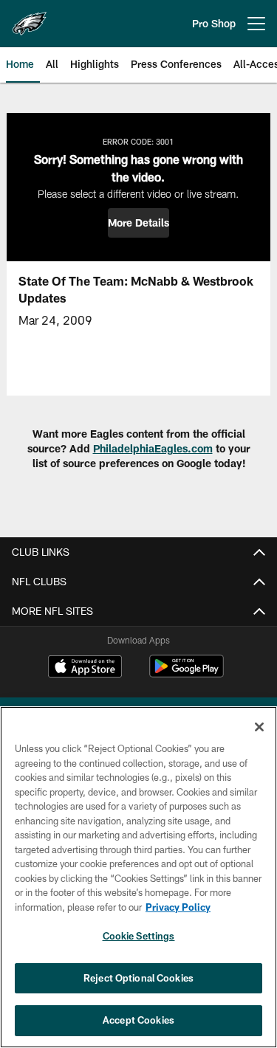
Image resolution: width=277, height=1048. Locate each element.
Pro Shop (214, 23)
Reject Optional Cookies (138, 978)
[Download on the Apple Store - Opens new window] (85, 667)
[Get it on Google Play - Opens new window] (186, 673)
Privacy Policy (178, 907)
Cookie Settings (139, 936)
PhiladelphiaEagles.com (153, 448)
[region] (138, 877)
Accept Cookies (138, 1020)
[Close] (259, 727)
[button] (138, 223)
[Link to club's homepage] (29, 18)
